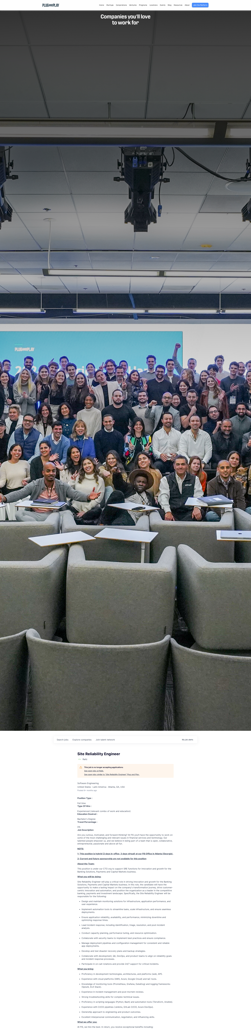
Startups (109, 5)
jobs (62, 739)
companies (82, 739)
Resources (178, 5)
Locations (154, 5)
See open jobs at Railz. (94, 771)
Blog (169, 5)
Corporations (121, 5)
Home (101, 5)
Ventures (132, 5)
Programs (143, 5)
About (187, 5)
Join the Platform (200, 5)
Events (162, 5)
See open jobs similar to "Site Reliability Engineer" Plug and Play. (111, 774)
